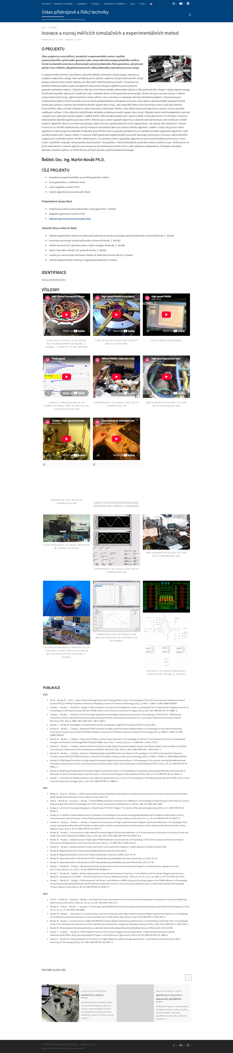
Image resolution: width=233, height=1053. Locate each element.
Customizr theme (76, 1048)
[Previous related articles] (182, 978)
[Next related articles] (188, 978)
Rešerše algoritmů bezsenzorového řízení (70, 218)
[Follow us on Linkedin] (189, 3)
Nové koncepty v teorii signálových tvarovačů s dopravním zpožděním (169, 994)
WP (51, 1048)
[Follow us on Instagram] (175, 3)
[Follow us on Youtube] (182, 3)
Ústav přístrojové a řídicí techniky (63, 1044)
